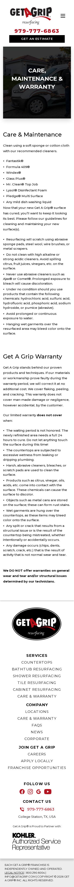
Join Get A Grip (37, 747)
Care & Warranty (37, 696)
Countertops (36, 662)
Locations (37, 712)
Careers (37, 754)
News (37, 732)
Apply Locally (37, 761)
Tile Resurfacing (36, 683)
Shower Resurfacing (37, 676)
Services (36, 655)
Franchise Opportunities (37, 768)
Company (37, 705)
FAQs (37, 725)
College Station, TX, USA (37, 817)
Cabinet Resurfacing (37, 689)
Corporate (37, 739)
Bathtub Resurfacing (37, 669)
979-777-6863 (37, 31)
